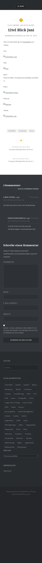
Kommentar (8, 262)
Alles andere (13, 25)
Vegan (19, 443)
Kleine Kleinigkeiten (25, 411)
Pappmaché (9, 429)
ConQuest (28, 389)
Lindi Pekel (9, 197)
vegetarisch (29, 443)
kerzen (21, 407)
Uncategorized (27, 25)
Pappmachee (30, 425)
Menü (22, 6)
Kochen (7, 416)
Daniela (19, 36)
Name (6, 292)
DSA (6, 398)
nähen (21, 425)
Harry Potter (27, 403)
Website (7, 314)
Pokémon (18, 434)
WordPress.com (24, 494)
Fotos (32, 131)
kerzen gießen (10, 411)
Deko (29, 394)
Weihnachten (10, 447)
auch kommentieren (28, 189)
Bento (34, 385)
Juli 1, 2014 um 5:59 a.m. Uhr (13, 200)
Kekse (13, 407)
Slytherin (19, 438)
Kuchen (16, 416)
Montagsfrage (10, 425)
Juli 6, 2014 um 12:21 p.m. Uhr (19, 221)
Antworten (35, 197)
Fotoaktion (26, 42)
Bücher (18, 389)
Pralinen (28, 434)
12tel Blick (11, 131)
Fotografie (22, 131)
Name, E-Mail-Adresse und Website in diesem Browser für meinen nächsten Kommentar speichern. (20, 330)
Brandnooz (9, 389)
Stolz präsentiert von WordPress (17, 491)
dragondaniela (17, 218)
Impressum (7, 471)
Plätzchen (8, 434)
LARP (18, 420)
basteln (26, 385)
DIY (35, 394)
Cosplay (8, 394)
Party (18, 429)
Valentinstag (9, 443)
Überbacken (21, 447)
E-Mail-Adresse (10, 303)
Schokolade (9, 438)
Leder (25, 420)
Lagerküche (9, 420)
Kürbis (24, 416)
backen (18, 385)
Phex (25, 429)
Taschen (29, 438)
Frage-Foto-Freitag (12, 403)
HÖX (6, 407)
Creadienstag (19, 394)
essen (13, 398)
